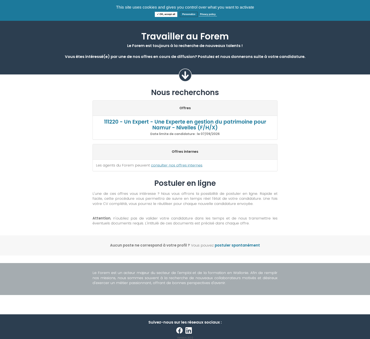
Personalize (188, 14)
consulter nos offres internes (176, 165)
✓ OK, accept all (166, 14)
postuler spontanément (237, 245)
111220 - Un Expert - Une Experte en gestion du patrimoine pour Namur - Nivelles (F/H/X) (185, 124)
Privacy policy (208, 14)
